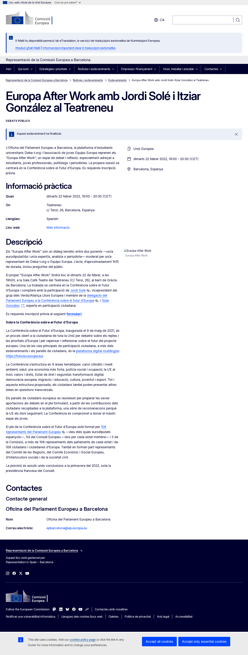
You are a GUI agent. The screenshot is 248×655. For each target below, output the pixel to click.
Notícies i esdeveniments (94, 69)
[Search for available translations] (88, 290)
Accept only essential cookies (204, 641)
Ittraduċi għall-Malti (27, 48)
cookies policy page (83, 639)
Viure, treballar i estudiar (178, 69)
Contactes (211, 69)
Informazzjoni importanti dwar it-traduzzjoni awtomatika (78, 48)
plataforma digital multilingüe (97, 351)
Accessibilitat (183, 616)
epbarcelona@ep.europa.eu (66, 528)
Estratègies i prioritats (53, 69)
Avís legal (163, 616)
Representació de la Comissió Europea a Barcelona (37, 80)
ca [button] (162, 20)
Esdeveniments (117, 80)
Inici (8, 69)
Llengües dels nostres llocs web (82, 616)
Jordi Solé (78, 290)
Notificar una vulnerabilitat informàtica (30, 616)
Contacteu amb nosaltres (111, 609)
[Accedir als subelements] (32, 69)
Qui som (23, 69)
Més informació (58, 227)
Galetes (114, 616)
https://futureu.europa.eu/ (24, 356)
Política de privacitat (138, 616)
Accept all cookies (159, 641)
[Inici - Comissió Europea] (35, 18)
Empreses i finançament (136, 69)
